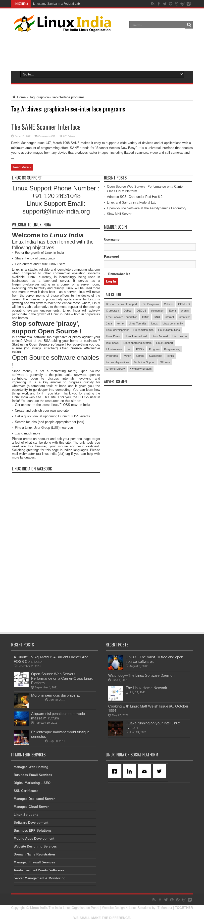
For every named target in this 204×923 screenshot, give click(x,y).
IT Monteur (164, 908)
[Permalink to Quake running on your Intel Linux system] (115, 735)
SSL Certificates (26, 791)
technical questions (117, 362)
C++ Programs (150, 304)
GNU (157, 317)
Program (154, 349)
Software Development (31, 822)
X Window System (141, 368)
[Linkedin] (130, 771)
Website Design (113, 908)
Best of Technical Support (121, 304)
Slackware (155, 355)
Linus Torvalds (138, 323)
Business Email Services (33, 775)
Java (109, 323)
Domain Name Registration (34, 854)
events (185, 310)
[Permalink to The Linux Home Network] (115, 699)
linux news (112, 342)
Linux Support (164, 342)
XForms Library (115, 368)
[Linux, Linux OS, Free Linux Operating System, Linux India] (61, 28)
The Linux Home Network (146, 688)
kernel (120, 323)
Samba (140, 355)
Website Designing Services (35, 846)
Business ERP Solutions (32, 830)
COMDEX (184, 304)
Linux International (136, 336)
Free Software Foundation (121, 317)
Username (111, 239)
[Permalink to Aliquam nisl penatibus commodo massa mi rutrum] (21, 725)
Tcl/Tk (170, 355)
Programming (172, 349)
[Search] (189, 25)
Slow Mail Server (119, 214)
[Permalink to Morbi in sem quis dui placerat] (21, 707)
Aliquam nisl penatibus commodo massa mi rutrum (58, 715)
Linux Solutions (26, 814)
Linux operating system (137, 342)
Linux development (117, 329)
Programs (112, 355)
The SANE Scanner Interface (46, 127)
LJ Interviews (114, 349)
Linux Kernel (179, 336)
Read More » (22, 167)
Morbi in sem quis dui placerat (55, 695)
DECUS (141, 310)
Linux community (172, 323)
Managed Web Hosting (31, 767)
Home (21, 97)
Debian (128, 310)
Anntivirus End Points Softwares (39, 870)
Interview (184, 317)
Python (127, 355)
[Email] (145, 771)
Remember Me (118, 274)
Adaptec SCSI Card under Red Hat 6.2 (134, 197)
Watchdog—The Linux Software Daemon (141, 675)
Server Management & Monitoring (39, 878)
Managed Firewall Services (34, 862)
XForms (165, 362)
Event (172, 310)
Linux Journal (160, 336)
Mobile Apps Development (34, 838)
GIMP (145, 317)
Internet (169, 317)
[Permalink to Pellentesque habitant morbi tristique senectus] (21, 744)
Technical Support (144, 362)
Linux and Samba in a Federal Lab (56, 3)
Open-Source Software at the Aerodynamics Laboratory (146, 208)
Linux (154, 323)
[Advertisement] (102, 50)
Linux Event (113, 336)
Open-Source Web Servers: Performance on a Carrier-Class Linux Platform (62, 678)
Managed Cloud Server (31, 807)
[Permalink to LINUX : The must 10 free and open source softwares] (115, 669)
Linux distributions (169, 329)
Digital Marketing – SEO (32, 783)
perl (129, 349)
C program (112, 310)
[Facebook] (115, 771)
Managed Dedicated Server (34, 799)
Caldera (168, 304)
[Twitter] (160, 771)
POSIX (140, 349)
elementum (157, 310)
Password (111, 256)
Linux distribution (143, 329)
